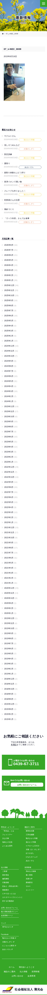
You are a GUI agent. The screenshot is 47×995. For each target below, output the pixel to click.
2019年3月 (10, 664)
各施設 (14, 745)
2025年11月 (11, 290)
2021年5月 (10, 563)
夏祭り (7, 163)
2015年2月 (10, 714)
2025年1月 (10, 341)
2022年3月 (10, 512)
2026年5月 (10, 260)
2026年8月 (10, 245)
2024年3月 (10, 391)
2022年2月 (10, 517)
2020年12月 (11, 588)
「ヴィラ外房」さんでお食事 (16, 218)
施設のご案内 (9, 971)
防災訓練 (8, 154)
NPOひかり (7, 927)
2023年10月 (10, 416)
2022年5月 (10, 502)
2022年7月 (10, 492)
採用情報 (35, 971)
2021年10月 (10, 537)
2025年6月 (10, 316)
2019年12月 (10, 618)
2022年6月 (10, 497)
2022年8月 (10, 487)
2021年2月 (10, 578)
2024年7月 (10, 371)
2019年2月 (10, 669)
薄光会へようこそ (26, 967)
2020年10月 (10, 598)
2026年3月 (10, 270)
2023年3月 (10, 452)
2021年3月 (10, 573)
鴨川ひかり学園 (8, 938)
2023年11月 (11, 411)
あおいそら (6, 949)
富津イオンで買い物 (13, 182)
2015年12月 (10, 704)
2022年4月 (10, 507)
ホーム (12, 967)
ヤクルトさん (10, 136)
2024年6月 (10, 376)
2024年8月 (10, 366)
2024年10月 (10, 356)
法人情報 (23, 971)
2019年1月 (10, 674)
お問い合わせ (17, 976)
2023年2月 (10, 457)
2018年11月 (10, 684)
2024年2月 (10, 396)
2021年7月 (10, 553)
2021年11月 (11, 532)
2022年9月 (10, 482)
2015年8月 (10, 709)
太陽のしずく (7, 942)
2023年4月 (10, 447)
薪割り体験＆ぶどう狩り (15, 173)
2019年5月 (10, 653)
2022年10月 (11, 477)
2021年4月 (10, 568)
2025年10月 (11, 295)
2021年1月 (10, 583)
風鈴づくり (9, 209)
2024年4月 (10, 386)
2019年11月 (10, 623)
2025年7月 (10, 310)
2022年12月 (11, 467)
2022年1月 (10, 522)
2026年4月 (10, 265)
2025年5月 (10, 321)
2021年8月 (10, 548)
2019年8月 (10, 638)
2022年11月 (10, 472)
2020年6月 (10, 603)
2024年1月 (10, 401)
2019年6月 (10, 648)
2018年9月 (10, 694)
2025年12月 (11, 285)
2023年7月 (10, 431)
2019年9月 (10, 633)
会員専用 (31, 976)
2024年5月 (10, 381)
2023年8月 (10, 427)
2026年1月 (10, 280)
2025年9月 (10, 300)
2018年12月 (10, 679)
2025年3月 (10, 331)
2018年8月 (10, 699)
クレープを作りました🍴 (15, 191)
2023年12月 (11, 406)
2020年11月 (11, 593)
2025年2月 (10, 336)
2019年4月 (10, 659)
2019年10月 (10, 628)
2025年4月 (10, 326)
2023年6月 (10, 437)
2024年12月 (11, 346)
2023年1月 (10, 462)
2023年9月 (10, 421)
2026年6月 (10, 255)
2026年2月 (10, 275)
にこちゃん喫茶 (8, 946)
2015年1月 (10, 719)
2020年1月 (10, 613)
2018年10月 (10, 689)
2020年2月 (10, 608)
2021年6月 (10, 558)
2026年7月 (10, 250)
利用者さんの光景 (12, 200)
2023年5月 (10, 442)
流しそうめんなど (12, 145)
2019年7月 (10, 643)
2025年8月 (10, 305)
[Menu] (43, 3)
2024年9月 (10, 361)
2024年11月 (11, 351)
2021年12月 (11, 527)
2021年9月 (10, 542)
